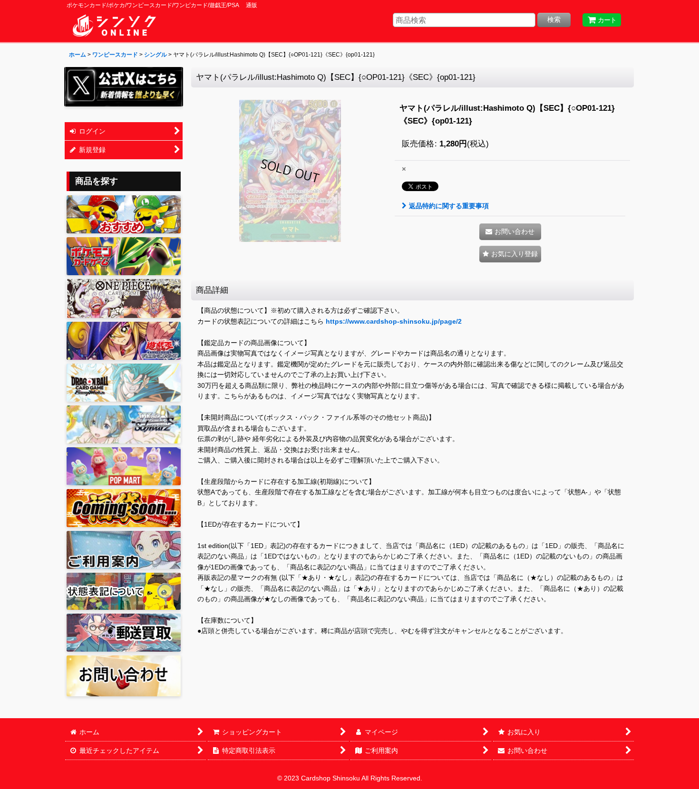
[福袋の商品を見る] (124, 508)
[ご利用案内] (124, 550)
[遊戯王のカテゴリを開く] (124, 341)
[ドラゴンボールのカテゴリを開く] (124, 383)
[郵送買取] (124, 633)
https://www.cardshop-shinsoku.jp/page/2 (394, 321)
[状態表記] (124, 591)
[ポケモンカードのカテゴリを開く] (124, 256)
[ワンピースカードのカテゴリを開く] (124, 298)
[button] (510, 254)
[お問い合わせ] (124, 675)
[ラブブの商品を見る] (124, 466)
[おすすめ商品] (124, 214)
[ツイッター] (123, 86)
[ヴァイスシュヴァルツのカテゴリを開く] (124, 424)
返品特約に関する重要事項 (449, 206)
